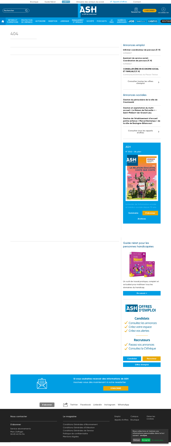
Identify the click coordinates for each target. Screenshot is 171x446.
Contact (137, 2)
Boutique (34, 2)
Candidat (132, 358)
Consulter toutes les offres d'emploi (140, 82)
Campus (66, 1)
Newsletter (136, 12)
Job (131, 21)
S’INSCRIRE (116, 388)
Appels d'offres (120, 2)
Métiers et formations (12, 21)
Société (90, 21)
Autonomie (40, 21)
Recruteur (151, 358)
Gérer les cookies (151, 417)
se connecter (163, 13)
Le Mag (112, 21)
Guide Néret (50, 2)
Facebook (85, 404)
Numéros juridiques (122, 21)
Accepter (146, 440)
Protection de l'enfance (26, 21)
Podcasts (102, 21)
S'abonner (149, 10)
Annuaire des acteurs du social (90, 2)
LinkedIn (97, 404)
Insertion (52, 21)
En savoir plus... (158, 440)
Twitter (74, 404)
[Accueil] (3, 21)
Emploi (117, 416)
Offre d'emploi (142, 364)
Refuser (136, 440)
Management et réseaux (78, 21)
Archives (142, 219)
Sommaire (133, 213)
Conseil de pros (141, 21)
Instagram (109, 404)
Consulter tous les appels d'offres (140, 131)
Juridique (64, 21)
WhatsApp (123, 404)
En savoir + (142, 293)
